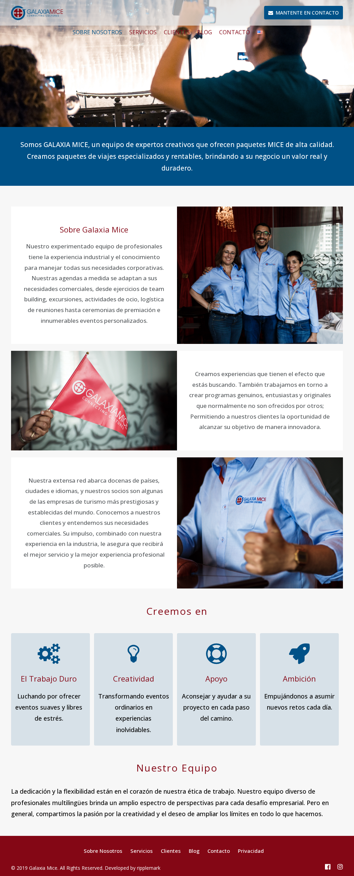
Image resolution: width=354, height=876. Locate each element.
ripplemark (148, 868)
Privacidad (251, 850)
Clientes (177, 32)
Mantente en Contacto (307, 12)
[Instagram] (340, 867)
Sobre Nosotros (97, 32)
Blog (204, 32)
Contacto (234, 32)
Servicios (143, 32)
